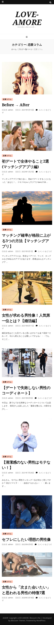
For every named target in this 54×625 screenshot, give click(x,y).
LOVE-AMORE (27, 18)
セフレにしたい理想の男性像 (26, 539)
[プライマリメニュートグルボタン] (27, 37)
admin (10, 110)
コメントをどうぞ (45, 251)
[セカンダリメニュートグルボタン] (3, 2)
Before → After (16, 104)
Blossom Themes (18, 620)
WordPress (40, 620)
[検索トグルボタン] (50, 2)
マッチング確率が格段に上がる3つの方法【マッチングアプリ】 (26, 241)
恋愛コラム (7, 99)
